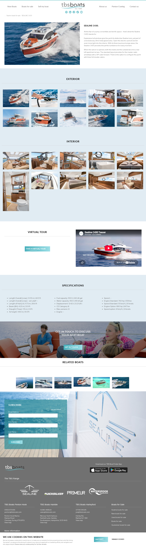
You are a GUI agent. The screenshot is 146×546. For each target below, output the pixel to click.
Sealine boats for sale (13, 16)
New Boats (12, 6)
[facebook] (74, 13)
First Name (13, 422)
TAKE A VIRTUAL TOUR (36, 248)
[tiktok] (77, 13)
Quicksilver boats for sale (120, 525)
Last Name (13, 432)
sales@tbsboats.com (48, 512)
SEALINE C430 (27, 16)
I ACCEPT (99, 539)
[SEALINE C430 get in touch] (73, 339)
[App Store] (99, 473)
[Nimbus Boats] (88, 494)
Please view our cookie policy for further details (31, 544)
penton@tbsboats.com (12, 512)
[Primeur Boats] (77, 494)
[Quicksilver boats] (55, 494)
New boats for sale (118, 514)
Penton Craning (118, 6)
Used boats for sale (118, 517)
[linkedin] (70, 13)
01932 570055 (9, 510)
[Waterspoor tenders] (100, 494)
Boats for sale (27, 6)
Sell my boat (43, 6)
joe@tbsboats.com (83, 512)
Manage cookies (118, 539)
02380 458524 (45, 510)
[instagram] (66, 13)
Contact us (134, 6)
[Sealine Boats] (31, 494)
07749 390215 (81, 510)
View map (8, 522)
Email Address (14, 412)
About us (103, 6)
